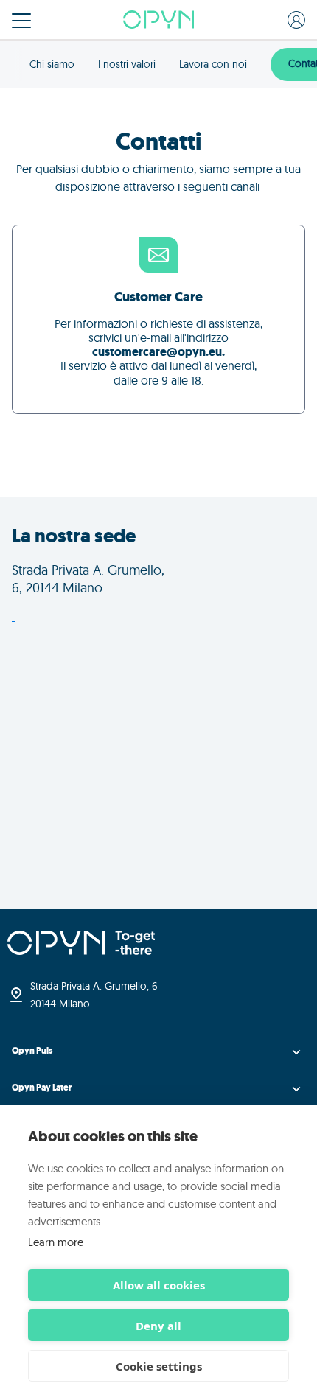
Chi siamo (51, 64)
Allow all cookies (159, 1285)
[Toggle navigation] (21, 20)
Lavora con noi (213, 64)
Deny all (158, 1325)
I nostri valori (127, 64)
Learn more (55, 1242)
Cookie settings (159, 1366)
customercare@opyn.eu (157, 352)
